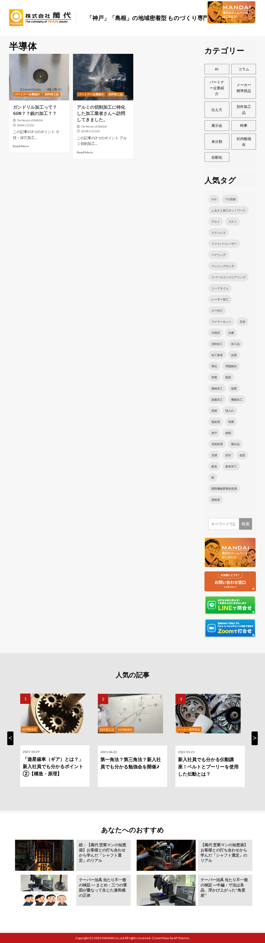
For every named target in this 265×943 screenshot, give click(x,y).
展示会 (216, 125)
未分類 (216, 141)
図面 (228, 377)
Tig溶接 (230, 199)
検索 (245, 523)
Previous (10, 738)
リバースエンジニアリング (228, 277)
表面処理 (217, 444)
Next (254, 738)
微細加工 (217, 388)
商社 (214, 366)
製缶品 (235, 444)
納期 (228, 432)
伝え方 (216, 109)
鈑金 (214, 466)
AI (217, 69)
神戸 (214, 432)
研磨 (231, 421)
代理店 (215, 332)
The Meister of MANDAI (30, 120)
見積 (214, 455)
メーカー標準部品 (244, 88)
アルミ (215, 221)
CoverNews (161, 938)
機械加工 (236, 399)
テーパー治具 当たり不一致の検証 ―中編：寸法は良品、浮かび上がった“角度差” (224, 887)
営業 (214, 377)
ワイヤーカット (221, 321)
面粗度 (215, 499)
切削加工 (217, 343)
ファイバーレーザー (224, 243)
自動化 (216, 157)
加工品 (235, 343)
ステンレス (218, 232)
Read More (21, 146)
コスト (232, 221)
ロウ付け (217, 310)
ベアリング (218, 254)
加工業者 (217, 355)
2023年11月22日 (90, 131)
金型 (242, 455)
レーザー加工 (220, 299)
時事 (243, 125)
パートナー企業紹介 (27, 94)
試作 (228, 455)
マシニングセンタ (222, 266)
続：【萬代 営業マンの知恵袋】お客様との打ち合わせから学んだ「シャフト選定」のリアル (102, 852)
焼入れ (229, 410)
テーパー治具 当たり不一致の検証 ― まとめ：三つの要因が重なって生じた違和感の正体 (103, 887)
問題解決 (231, 366)
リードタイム (220, 288)
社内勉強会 (244, 141)
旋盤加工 (217, 399)
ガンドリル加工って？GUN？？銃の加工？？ (35, 110)
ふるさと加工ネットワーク (228, 210)
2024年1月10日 (25, 125)
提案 (234, 388)
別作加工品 (52, 94)
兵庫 (231, 332)
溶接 (214, 410)
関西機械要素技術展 (224, 488)
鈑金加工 (231, 466)
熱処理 (215, 421)
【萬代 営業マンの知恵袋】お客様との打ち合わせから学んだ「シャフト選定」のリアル (224, 852)
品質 (234, 355)
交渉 (242, 321)
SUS (214, 199)
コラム (243, 69)
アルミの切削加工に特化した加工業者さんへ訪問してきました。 (101, 113)
